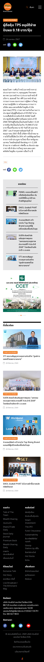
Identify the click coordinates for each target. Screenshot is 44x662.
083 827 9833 (13, 614)
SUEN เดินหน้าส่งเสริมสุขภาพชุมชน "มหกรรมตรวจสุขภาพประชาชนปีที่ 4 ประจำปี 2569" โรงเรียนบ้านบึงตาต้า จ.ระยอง (20, 400)
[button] (19, 315)
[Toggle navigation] (40, 7)
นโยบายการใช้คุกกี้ (22, 651)
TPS (5, 162)
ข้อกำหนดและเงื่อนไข (22, 641)
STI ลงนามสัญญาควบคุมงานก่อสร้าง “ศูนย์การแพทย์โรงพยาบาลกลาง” (21, 358)
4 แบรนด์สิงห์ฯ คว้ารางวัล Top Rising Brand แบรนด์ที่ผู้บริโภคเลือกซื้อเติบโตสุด (21, 444)
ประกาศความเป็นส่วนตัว (22, 646)
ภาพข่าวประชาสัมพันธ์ (10, 20)
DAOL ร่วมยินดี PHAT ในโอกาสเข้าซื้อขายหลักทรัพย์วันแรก (21, 485)
